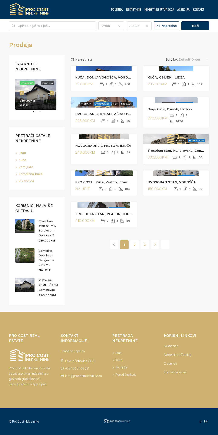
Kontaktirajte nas (175, 372)
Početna (117, 9)
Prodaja (86, 104)
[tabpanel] (36, 93)
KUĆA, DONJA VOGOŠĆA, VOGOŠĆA (105, 77)
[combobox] (111, 25)
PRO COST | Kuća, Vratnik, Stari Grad (105, 182)
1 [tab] (36, 113)
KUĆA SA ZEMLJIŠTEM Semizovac (48, 285)
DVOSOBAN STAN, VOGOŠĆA (172, 182)
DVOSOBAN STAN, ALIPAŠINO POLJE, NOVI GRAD (116, 114)
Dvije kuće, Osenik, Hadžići (170, 109)
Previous (22, 93)
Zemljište (26, 167)
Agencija (183, 9)
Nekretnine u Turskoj (159, 9)
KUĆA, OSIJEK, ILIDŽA (166, 77)
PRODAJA (126, 104)
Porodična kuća (31, 174)
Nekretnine (133, 9)
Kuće (22, 160)
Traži (195, 26)
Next (52, 93)
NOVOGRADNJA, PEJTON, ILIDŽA (103, 146)
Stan (22, 153)
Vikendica (26, 181)
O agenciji (170, 363)
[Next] (155, 244)
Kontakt (198, 9)
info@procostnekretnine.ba (83, 376)
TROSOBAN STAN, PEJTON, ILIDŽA (104, 214)
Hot (115, 104)
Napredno (169, 26)
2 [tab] (42, 113)
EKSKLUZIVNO (102, 104)
